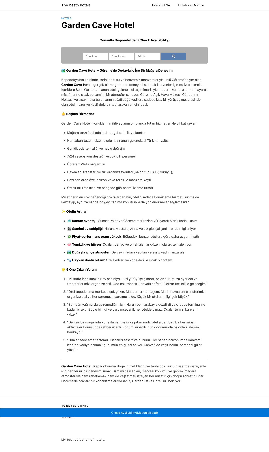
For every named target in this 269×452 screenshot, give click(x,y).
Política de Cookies (75, 405)
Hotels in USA (160, 5)
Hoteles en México (191, 5)
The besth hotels (76, 5)
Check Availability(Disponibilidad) (134, 412)
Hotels (66, 18)
